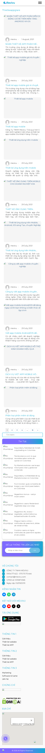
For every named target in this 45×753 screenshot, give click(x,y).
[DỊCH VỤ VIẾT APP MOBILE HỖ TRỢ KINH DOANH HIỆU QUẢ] (22, 355)
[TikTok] (14, 606)
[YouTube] (9, 606)
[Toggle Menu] (40, 3)
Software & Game (9, 676)
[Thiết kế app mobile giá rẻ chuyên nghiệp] (22, 66)
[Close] (31, 720)
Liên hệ (5, 679)
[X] (18, 606)
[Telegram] (14, 594)
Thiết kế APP (8, 645)
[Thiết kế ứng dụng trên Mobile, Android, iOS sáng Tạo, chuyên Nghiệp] (22, 231)
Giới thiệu (6, 639)
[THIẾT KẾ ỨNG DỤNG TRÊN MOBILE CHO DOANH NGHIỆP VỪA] (22, 190)
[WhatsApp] (9, 594)
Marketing (6, 673)
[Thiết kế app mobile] (22, 107)
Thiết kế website (9, 642)
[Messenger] (4, 594)
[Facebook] (4, 606)
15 (32, 430)
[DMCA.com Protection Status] (11, 700)
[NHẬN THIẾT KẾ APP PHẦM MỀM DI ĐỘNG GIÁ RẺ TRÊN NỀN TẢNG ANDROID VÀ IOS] (22, 25)
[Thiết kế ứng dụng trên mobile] (22, 149)
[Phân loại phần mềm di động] (22, 396)
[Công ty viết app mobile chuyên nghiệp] (22, 272)
